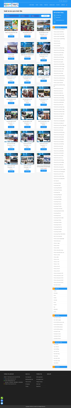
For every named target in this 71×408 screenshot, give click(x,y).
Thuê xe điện (56, 257)
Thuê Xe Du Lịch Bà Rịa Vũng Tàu (59, 85)
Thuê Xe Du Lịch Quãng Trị (59, 123)
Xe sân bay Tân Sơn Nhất (58, 217)
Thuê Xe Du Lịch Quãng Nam (59, 100)
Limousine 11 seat (57, 333)
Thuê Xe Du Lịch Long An (58, 61)
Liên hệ (63, 4)
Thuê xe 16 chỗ (57, 266)
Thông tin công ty (39, 381)
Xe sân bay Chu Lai (57, 201)
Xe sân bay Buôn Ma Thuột (59, 210)
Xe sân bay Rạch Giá (58, 227)
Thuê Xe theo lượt (57, 240)
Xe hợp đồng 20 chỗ (27, 32)
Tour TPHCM (56, 346)
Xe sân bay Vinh (57, 192)
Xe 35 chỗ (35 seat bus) (58, 326)
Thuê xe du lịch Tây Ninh (58, 82)
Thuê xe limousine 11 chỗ (58, 275)
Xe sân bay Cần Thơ (57, 224)
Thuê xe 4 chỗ (56, 261)
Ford (55, 295)
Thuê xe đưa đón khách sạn (59, 252)
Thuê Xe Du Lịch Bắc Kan (58, 164)
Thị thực (27, 386)
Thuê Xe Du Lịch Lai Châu (58, 155)
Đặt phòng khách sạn (29, 379)
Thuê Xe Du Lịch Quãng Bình (59, 120)
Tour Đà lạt (56, 356)
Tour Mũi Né (56, 362)
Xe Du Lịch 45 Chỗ (11, 143)
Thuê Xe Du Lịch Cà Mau (58, 73)
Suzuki (55, 304)
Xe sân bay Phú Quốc (58, 229)
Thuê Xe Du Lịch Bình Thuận (59, 111)
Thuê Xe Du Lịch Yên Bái (58, 148)
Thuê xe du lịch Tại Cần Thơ (59, 34)
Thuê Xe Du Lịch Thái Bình (59, 141)
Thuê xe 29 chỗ (57, 268)
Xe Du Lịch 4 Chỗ (27, 165)
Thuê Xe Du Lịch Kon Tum (58, 88)
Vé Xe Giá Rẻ (11, 54)
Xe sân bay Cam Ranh (58, 208)
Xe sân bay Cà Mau (57, 220)
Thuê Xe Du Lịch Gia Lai (58, 90)
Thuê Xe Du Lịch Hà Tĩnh (58, 118)
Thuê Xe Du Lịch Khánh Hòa (59, 106)
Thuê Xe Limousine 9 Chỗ (43, 121)
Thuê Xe (46, 4)
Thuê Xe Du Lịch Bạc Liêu (58, 71)
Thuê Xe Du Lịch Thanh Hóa (59, 113)
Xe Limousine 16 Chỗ (27, 99)
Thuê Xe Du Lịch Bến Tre (58, 54)
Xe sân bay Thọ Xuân (58, 190)
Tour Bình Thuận (57, 360)
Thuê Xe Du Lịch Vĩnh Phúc (59, 143)
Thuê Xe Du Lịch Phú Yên (58, 104)
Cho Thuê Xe (56, 180)
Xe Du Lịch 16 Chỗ (44, 143)
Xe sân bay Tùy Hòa (57, 206)
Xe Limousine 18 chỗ (43, 99)
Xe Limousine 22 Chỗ (11, 99)
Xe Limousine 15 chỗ (11, 121)
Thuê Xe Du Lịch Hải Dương (59, 132)
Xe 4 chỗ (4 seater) (57, 317)
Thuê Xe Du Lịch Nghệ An (58, 116)
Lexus (55, 311)
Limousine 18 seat (57, 338)
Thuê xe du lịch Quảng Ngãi (59, 238)
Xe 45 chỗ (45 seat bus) (58, 329)
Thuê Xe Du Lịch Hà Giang (59, 160)
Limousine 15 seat (57, 336)
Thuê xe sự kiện (57, 254)
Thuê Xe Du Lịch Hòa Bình (59, 153)
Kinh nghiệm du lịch (39, 379)
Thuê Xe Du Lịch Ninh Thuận (59, 109)
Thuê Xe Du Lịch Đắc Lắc (58, 93)
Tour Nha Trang (56, 353)
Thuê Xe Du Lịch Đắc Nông (59, 95)
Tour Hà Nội (56, 344)
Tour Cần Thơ (56, 351)
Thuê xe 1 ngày (57, 243)
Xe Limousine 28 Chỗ (43, 54)
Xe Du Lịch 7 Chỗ (11, 165)
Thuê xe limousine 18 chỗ (58, 280)
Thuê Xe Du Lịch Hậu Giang (59, 64)
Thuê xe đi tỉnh (56, 247)
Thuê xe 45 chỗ (57, 270)
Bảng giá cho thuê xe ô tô (27, 54)
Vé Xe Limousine (57, 45)
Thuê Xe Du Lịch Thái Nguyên (59, 171)
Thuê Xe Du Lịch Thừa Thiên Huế (60, 125)
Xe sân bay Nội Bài (57, 183)
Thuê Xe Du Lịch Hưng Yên (59, 134)
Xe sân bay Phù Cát (57, 203)
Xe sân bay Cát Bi (57, 185)
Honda (55, 297)
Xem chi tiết (11, 36)
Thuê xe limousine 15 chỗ (58, 277)
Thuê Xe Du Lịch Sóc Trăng (59, 68)
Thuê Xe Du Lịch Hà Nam (58, 130)
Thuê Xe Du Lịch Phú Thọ (58, 173)
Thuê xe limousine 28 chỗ (58, 282)
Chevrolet (55, 293)
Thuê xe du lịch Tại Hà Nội (58, 31)
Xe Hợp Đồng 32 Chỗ (43, 32)
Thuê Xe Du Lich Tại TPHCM (59, 29)
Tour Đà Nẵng (56, 349)
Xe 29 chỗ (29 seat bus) (58, 324)
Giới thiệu (31, 4)
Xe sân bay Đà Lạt (57, 213)
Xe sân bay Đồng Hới (58, 194)
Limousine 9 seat (57, 331)
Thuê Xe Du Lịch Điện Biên (59, 150)
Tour (37, 4)
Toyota (55, 290)
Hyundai (55, 300)
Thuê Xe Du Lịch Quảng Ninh (59, 178)
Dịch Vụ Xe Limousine (58, 236)
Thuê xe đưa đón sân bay (58, 250)
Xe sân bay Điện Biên (58, 187)
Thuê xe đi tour (56, 245)
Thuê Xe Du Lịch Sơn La (58, 157)
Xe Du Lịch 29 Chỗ (27, 143)
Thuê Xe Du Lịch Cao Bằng (59, 162)
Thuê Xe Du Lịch (57, 41)
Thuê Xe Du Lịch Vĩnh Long (59, 57)
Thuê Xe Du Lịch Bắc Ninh (59, 127)
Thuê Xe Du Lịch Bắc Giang (59, 176)
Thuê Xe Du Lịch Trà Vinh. (58, 59)
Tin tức (58, 4)
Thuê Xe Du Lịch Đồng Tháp (59, 47)
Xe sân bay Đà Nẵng (57, 199)
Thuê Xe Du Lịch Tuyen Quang (59, 169)
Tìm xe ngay (45, 15)
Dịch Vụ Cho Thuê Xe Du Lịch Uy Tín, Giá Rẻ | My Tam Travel (43, 166)
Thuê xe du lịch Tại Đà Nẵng (59, 36)
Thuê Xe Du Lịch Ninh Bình (59, 139)
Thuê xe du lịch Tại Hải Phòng (59, 38)
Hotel (41, 4)
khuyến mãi (38, 386)
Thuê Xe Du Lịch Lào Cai (58, 146)
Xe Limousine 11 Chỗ (27, 121)
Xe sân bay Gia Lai (57, 215)
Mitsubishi (56, 309)
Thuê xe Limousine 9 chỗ (58, 273)
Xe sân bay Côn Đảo (57, 222)
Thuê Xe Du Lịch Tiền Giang (59, 50)
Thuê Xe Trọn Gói (57, 43)
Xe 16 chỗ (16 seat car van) (59, 322)
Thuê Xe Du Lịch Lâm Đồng (59, 97)
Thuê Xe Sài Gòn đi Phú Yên (11, 32)
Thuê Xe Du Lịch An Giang (59, 52)
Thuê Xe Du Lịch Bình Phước (59, 75)
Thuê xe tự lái (56, 259)
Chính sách (52, 4)
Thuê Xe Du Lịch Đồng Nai (59, 80)
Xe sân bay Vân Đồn (57, 231)
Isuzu (55, 302)
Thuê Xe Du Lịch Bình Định (59, 102)
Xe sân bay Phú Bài (57, 197)
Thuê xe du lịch (28, 381)
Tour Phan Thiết (57, 358)
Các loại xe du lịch (57, 284)
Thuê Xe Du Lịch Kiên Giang (59, 66)
